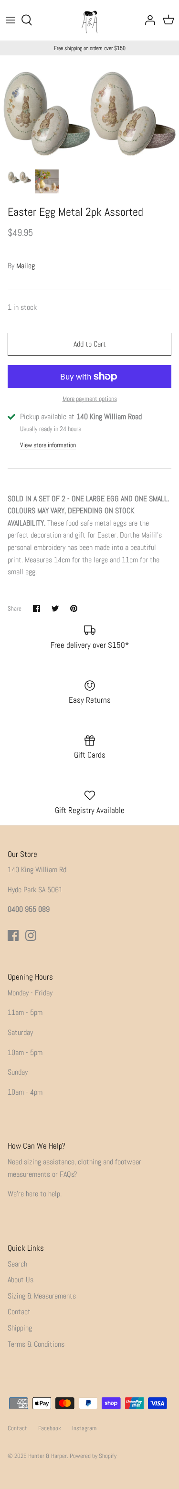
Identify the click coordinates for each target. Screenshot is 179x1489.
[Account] (147, 20)
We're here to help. (35, 1194)
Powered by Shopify (93, 1456)
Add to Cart (90, 344)
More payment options (90, 399)
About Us (20, 1280)
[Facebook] (13, 935)
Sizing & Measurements (42, 1296)
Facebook (49, 1428)
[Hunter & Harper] (89, 20)
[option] (89, 109)
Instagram (84, 1428)
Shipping (20, 1328)
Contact (19, 1312)
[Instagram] (30, 935)
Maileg (25, 266)
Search (17, 1264)
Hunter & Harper (47, 1456)
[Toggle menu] (10, 20)
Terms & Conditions (36, 1344)
